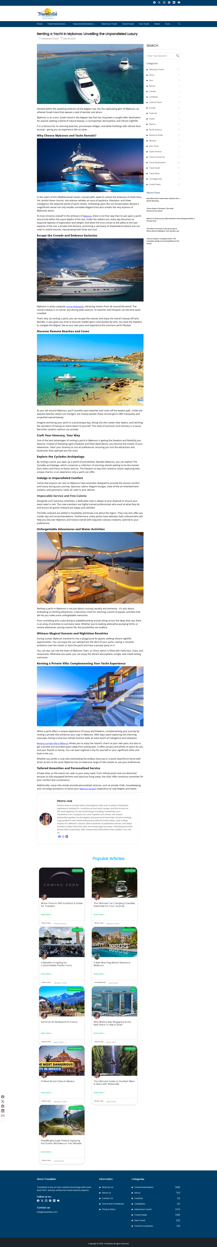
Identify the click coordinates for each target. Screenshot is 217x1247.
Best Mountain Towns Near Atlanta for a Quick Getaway (163, 199)
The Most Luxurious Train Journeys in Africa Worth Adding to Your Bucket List (163, 229)
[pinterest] (169, 3)
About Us (106, 1193)
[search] (179, 24)
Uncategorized (164, 179)
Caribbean (164, 97)
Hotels (157, 24)
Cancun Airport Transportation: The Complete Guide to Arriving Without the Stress (163, 241)
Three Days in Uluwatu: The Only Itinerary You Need (160, 209)
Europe (164, 107)
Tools (167, 24)
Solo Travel (144, 24)
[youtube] (179, 3)
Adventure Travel (109, 24)
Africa (164, 75)
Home (39, 24)
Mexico (164, 124)
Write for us (107, 1187)
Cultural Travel (164, 102)
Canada (164, 91)
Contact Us (107, 1198)
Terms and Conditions (113, 1204)
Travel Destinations (56, 24)
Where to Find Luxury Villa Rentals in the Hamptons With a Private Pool (171, 219)
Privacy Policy (109, 1209)
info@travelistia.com (47, 1212)
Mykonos (87, 216)
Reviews (164, 140)
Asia (164, 80)
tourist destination (75, 306)
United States (164, 184)
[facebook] (154, 3)
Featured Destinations (83, 24)
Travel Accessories (164, 157)
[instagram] (164, 3)
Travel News (164, 173)
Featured (164, 113)
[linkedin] (174, 3)
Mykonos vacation (88, 788)
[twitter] (159, 3)
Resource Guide (164, 135)
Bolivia (164, 86)
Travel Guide (128, 24)
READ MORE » (46, 915)
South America (164, 151)
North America (164, 129)
